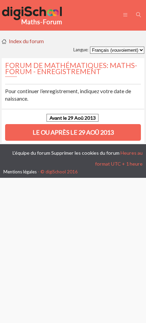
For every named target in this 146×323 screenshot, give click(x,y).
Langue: (80, 49)
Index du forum (26, 41)
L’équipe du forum (31, 153)
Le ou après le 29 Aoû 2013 (73, 132)
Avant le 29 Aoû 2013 (72, 118)
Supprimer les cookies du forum (85, 153)
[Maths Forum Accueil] (36, 15)
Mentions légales (20, 171)
